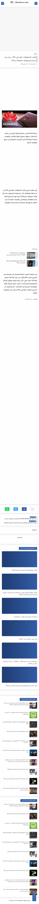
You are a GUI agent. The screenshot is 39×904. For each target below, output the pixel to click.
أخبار (35, 54)
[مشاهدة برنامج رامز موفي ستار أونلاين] (19, 606)
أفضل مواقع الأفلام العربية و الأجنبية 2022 (24, 570)
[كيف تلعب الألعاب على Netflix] (19, 628)
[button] (24, 509)
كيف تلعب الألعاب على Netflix (28, 639)
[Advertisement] (19, 27)
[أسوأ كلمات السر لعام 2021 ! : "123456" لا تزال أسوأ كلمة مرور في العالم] (19, 651)
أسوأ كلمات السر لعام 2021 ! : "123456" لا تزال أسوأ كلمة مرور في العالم (16, 254)
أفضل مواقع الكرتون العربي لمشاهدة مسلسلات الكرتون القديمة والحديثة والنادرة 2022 (20, 594)
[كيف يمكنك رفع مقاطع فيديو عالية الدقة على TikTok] (19, 675)
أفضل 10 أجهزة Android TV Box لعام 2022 (18, 769)
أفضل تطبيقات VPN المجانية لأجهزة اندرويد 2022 (16, 779)
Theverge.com (29, 299)
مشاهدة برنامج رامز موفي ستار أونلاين (25, 617)
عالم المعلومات (13, 900)
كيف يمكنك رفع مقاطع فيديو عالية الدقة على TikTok (15, 262)
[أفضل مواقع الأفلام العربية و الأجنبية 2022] (19, 559)
